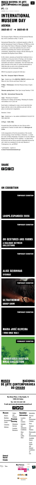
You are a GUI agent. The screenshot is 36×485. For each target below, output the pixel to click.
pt (2, 9)
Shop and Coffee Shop (22, 434)
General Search (5, 456)
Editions (6, 427)
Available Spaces (31, 439)
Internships (32, 413)
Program (14, 419)
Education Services (15, 425)
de (15, 3)
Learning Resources (15, 429)
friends (5, 460)
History (6, 415)
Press (30, 423)
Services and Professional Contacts (32, 418)
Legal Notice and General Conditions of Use (32, 447)
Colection (6, 424)
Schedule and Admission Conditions (23, 426)
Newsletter (23, 413)
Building (6, 418)
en (7, 9)
